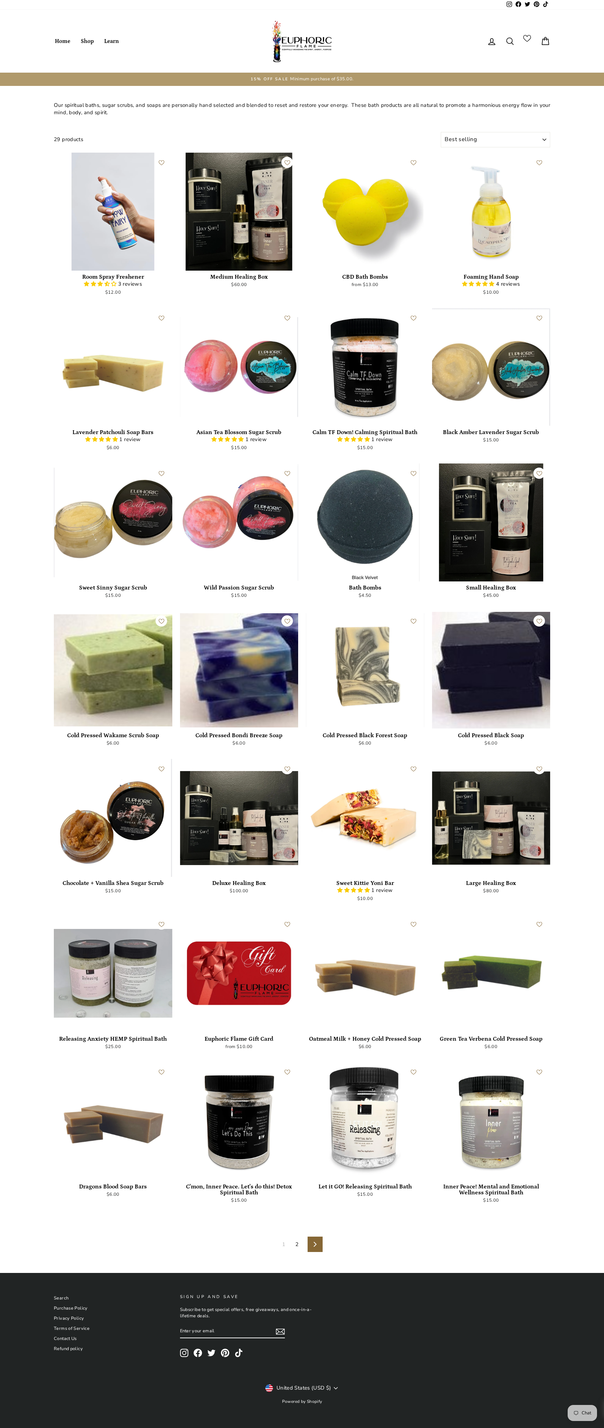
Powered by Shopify (302, 1401)
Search (61, 1298)
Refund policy (68, 1349)
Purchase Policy (71, 1308)
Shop (87, 41)
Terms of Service (71, 1328)
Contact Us (65, 1338)
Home (62, 41)
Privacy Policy (69, 1318)
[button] (101, 283)
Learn (111, 41)
